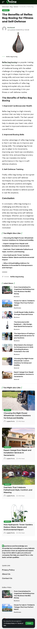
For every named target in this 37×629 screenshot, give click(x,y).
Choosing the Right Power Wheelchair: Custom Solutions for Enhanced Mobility (17, 415)
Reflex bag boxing (17, 277)
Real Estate (17, 308)
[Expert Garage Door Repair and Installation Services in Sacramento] (7, 375)
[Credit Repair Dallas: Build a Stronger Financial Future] (7, 315)
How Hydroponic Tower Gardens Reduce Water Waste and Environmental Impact (18, 257)
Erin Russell (11, 27)
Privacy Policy (10, 623)
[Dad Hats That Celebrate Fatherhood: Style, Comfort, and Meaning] (18, 475)
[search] (33, 2)
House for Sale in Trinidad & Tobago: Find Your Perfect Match (24, 303)
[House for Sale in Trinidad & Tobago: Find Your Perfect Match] (7, 303)
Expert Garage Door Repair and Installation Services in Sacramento (24, 374)
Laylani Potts (10, 421)
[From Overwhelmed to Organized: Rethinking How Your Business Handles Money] (7, 290)
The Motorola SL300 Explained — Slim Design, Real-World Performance (23, 324)
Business (17, 296)
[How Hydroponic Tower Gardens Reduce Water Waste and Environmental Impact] (18, 512)
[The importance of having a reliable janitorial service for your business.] (7, 336)
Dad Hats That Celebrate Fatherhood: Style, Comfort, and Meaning (18, 489)
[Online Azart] (12, 2)
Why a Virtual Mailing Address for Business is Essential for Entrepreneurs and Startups (17, 265)
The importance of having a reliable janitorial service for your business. (24, 336)
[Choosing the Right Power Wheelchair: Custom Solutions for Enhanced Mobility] (7, 361)
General (6, 10)
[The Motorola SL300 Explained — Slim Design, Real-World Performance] (7, 325)
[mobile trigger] (4, 2)
